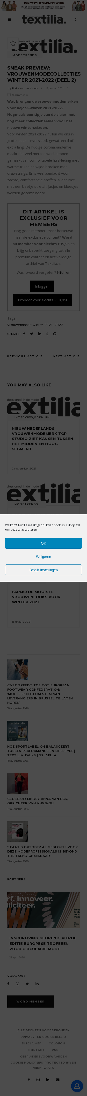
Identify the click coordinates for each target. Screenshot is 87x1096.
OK (43, 543)
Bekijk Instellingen (43, 570)
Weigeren (43, 557)
